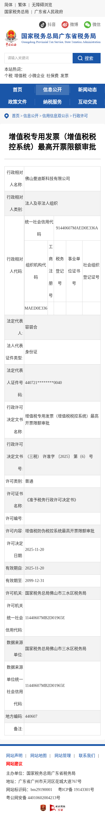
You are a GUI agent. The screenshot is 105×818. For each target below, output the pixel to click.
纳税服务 (52, 101)
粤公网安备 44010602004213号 (33, 798)
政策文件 (17, 101)
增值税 (20, 76)
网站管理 (63, 755)
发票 (64, 76)
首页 (17, 89)
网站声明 (14, 755)
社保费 (52, 76)
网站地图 (38, 755)
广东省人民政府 (48, 12)
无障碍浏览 (42, 5)
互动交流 (87, 101)
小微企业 (36, 76)
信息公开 (52, 89)
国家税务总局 (16, 12)
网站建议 (14, 764)
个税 (8, 76)
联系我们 (87, 755)
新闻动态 (87, 89)
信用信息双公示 (55, 116)
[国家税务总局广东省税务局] (52, 37)
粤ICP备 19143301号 (76, 789)
